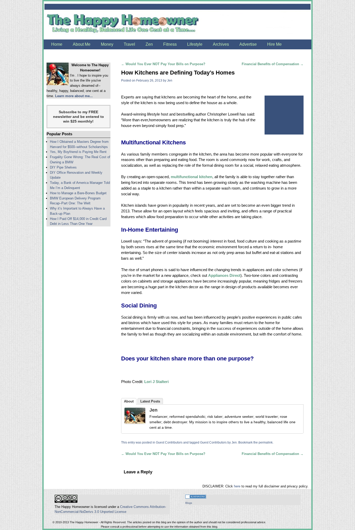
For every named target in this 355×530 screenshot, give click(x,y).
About (129, 401)
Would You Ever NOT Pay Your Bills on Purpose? (163, 64)
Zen (149, 44)
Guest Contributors (169, 442)
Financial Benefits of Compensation (273, 64)
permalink (266, 442)
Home (56, 44)
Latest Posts (150, 401)
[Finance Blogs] (195, 497)
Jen (169, 80)
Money (107, 44)
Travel (129, 44)
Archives (221, 44)
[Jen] (134, 416)
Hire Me (274, 44)
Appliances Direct (224, 275)
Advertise (248, 44)
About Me (81, 44)
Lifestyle (194, 44)
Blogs (188, 502)
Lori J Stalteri (156, 382)
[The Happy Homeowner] (177, 20)
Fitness (170, 44)
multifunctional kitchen (191, 177)
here (237, 486)
